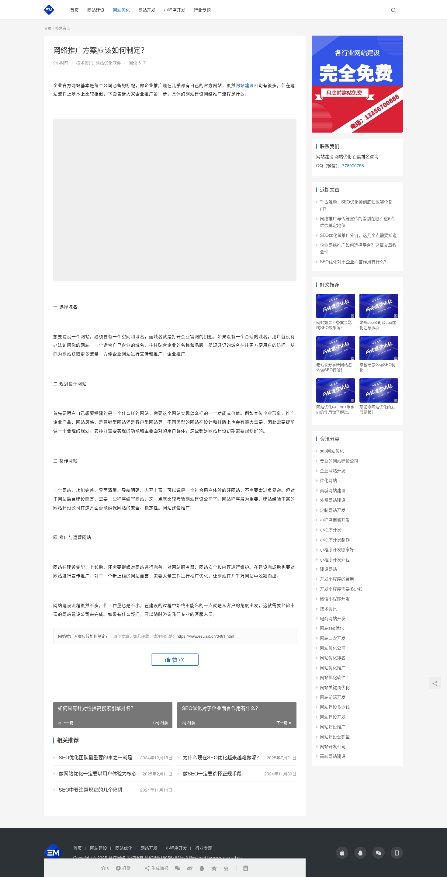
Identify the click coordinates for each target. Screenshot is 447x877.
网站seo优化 (332, 628)
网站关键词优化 (335, 687)
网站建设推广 (332, 726)
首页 (74, 10)
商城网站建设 (332, 490)
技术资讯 (84, 63)
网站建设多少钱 (335, 707)
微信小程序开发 (335, 598)
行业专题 (202, 10)
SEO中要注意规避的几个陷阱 (91, 789)
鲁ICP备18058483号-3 (166, 857)
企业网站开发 (332, 470)
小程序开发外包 (335, 559)
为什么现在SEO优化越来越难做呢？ (222, 757)
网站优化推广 (332, 667)
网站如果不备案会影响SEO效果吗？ (334, 325)
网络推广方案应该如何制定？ (83, 636)
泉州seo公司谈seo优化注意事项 (377, 325)
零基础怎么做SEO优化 (377, 367)
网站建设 (95, 10)
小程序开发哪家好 (337, 549)
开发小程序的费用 (337, 579)
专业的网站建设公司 (339, 461)
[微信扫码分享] (177, 868)
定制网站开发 (332, 510)
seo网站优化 (332, 451)
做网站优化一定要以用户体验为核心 (98, 773)
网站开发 (146, 10)
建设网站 (328, 569)
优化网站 (328, 480)
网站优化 (121, 10)
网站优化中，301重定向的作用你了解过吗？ (335, 409)
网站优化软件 (108, 63)
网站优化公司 (332, 648)
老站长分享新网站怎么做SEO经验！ (334, 367)
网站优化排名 (332, 657)
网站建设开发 (332, 717)
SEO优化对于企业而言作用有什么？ (354, 261)
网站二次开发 (332, 638)
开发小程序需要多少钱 (341, 589)
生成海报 (159, 868)
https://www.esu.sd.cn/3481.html (205, 636)
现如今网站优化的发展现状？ (377, 409)
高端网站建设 (332, 756)
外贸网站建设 (332, 500)
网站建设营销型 (335, 736)
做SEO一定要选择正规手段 (212, 773)
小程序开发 (174, 10)
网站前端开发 (332, 697)
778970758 (353, 165)
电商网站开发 (332, 618)
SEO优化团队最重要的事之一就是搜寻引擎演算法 (112, 757)
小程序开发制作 (335, 539)
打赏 (122, 867)
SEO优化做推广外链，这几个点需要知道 (358, 235)
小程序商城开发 (335, 520)
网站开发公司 (332, 746)
